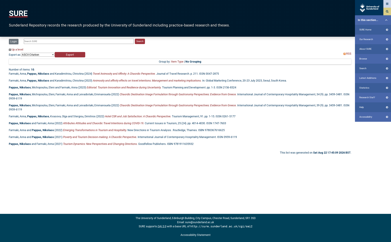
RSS (348, 53)
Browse (363, 58)
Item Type (177, 61)
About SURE (365, 49)
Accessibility (365, 116)
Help (361, 107)
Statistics (364, 87)
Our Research (366, 39)
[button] (70, 54)
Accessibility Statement (195, 234)
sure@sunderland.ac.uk (199, 222)
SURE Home (365, 29)
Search (362, 68)
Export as (14, 54)
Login (13, 41)
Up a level (17, 49)
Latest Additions (367, 78)
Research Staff (367, 97)
